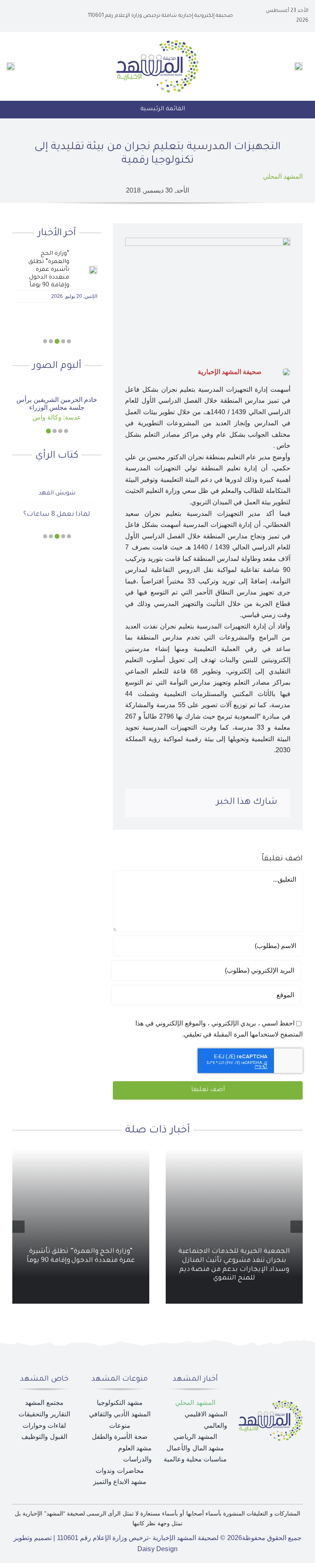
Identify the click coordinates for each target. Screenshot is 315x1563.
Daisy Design (157, 1548)
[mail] (14, 16)
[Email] (139, 803)
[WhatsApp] (166, 803)
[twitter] (41, 16)
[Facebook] (206, 803)
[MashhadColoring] (157, 43)
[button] (69, 341)
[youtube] (27, 16)
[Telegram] (153, 803)
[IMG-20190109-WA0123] (57, 385)
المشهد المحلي (283, 176)
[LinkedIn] (179, 803)
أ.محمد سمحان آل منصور (57, 479)
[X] (192, 803)
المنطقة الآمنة (57, 500)
